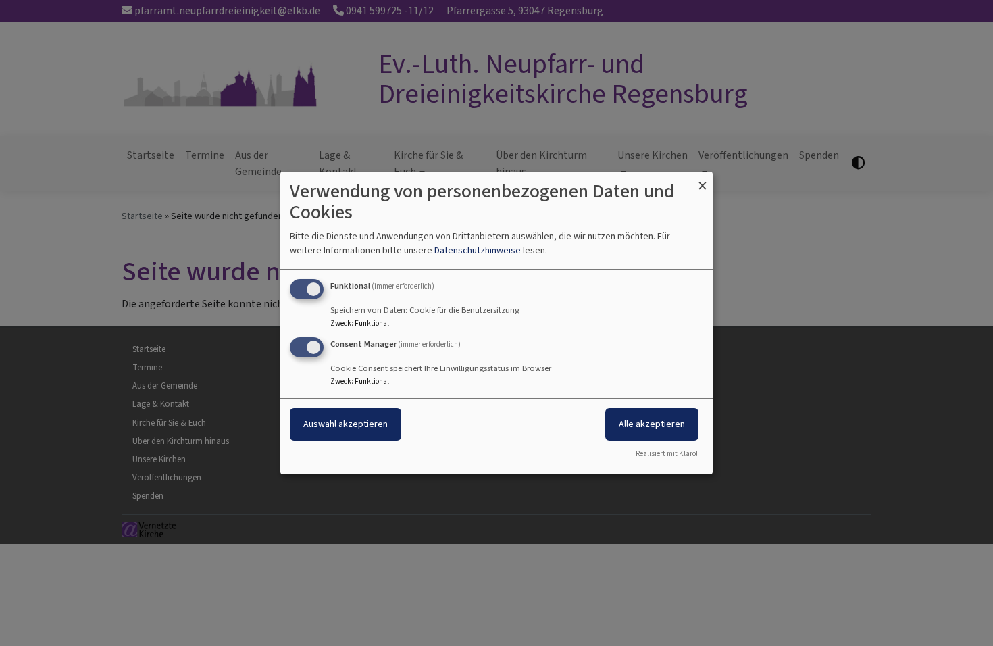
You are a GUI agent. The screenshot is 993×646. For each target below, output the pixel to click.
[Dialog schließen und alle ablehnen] (702, 180)
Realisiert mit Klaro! (667, 454)
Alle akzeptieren (652, 424)
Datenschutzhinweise (477, 250)
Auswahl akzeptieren (345, 424)
